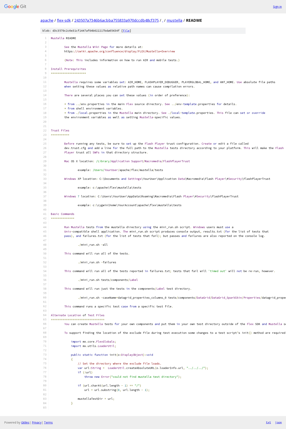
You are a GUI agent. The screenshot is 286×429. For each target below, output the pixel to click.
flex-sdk (64, 20)
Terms (48, 422)
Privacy (36, 422)
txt (268, 422)
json (278, 422)
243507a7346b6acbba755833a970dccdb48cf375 (116, 20)
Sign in (277, 7)
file (126, 30)
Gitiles (25, 422)
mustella (174, 20)
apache (46, 20)
